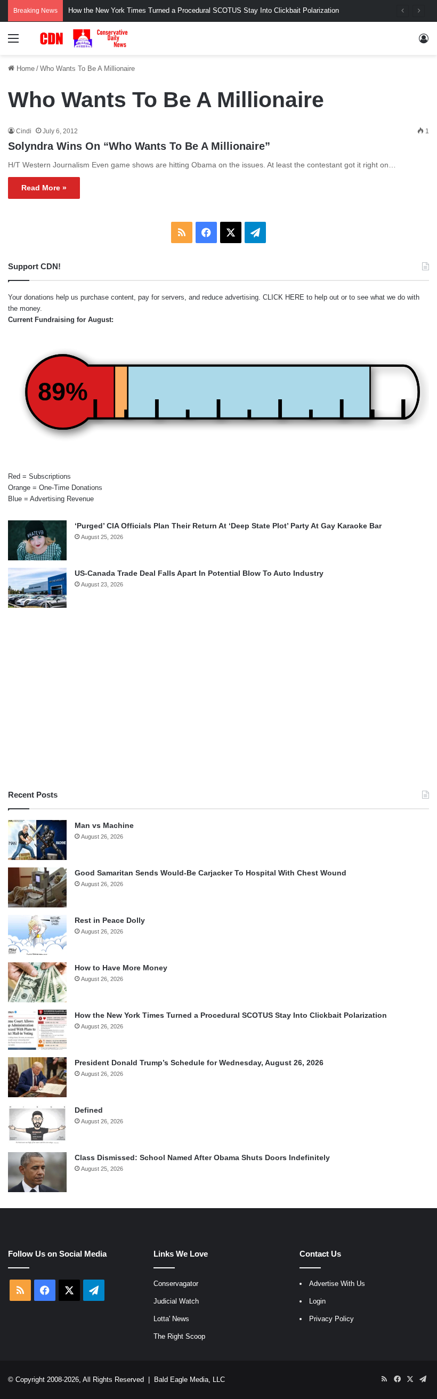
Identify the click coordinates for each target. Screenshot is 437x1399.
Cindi (23, 131)
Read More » (44, 187)
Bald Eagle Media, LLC (189, 1380)
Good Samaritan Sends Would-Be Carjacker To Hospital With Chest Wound (210, 873)
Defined (89, 1110)
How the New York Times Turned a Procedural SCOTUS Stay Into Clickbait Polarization (231, 1015)
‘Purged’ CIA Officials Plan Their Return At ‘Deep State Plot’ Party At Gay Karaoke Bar (228, 525)
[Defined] (37, 1125)
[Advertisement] (218, 698)
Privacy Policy (331, 1319)
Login (317, 1301)
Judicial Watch (176, 1301)
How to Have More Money (121, 967)
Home (24, 69)
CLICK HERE (283, 297)
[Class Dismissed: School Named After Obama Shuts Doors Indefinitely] (37, 1172)
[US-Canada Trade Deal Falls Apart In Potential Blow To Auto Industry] (37, 588)
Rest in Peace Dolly (110, 920)
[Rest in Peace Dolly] (37, 935)
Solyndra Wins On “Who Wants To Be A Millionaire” (139, 146)
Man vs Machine (104, 825)
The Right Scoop (179, 1336)
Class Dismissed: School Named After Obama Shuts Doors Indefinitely (202, 1157)
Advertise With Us (337, 1284)
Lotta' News (171, 1319)
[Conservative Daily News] (85, 38)
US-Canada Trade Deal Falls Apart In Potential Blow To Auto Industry (199, 573)
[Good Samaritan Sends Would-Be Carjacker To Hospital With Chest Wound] (37, 887)
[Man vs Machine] (37, 840)
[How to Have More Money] (37, 982)
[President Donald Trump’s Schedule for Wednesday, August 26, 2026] (37, 1077)
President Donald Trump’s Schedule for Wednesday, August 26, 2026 (199, 1062)
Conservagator (175, 1284)
